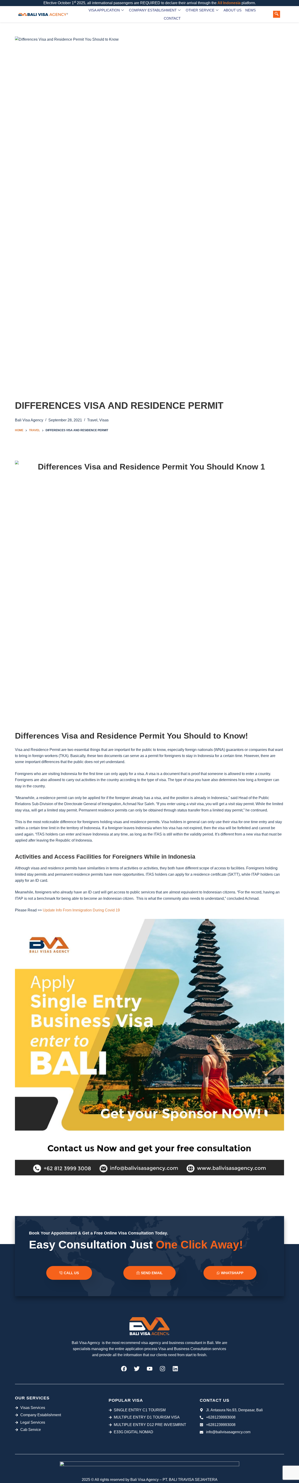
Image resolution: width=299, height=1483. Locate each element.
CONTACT (172, 18)
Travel (92, 420)
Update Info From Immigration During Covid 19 (81, 910)
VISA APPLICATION (104, 10)
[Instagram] (162, 1369)
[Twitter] (136, 1369)
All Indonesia (229, 3)
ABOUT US (233, 10)
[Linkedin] (175, 1369)
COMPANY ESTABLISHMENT (153, 10)
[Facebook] (124, 1369)
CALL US (71, 1273)
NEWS (250, 10)
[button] (276, 14)
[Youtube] (149, 1369)
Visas (104, 420)
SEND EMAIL (152, 1273)
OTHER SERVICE (200, 10)
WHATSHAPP (232, 1273)
